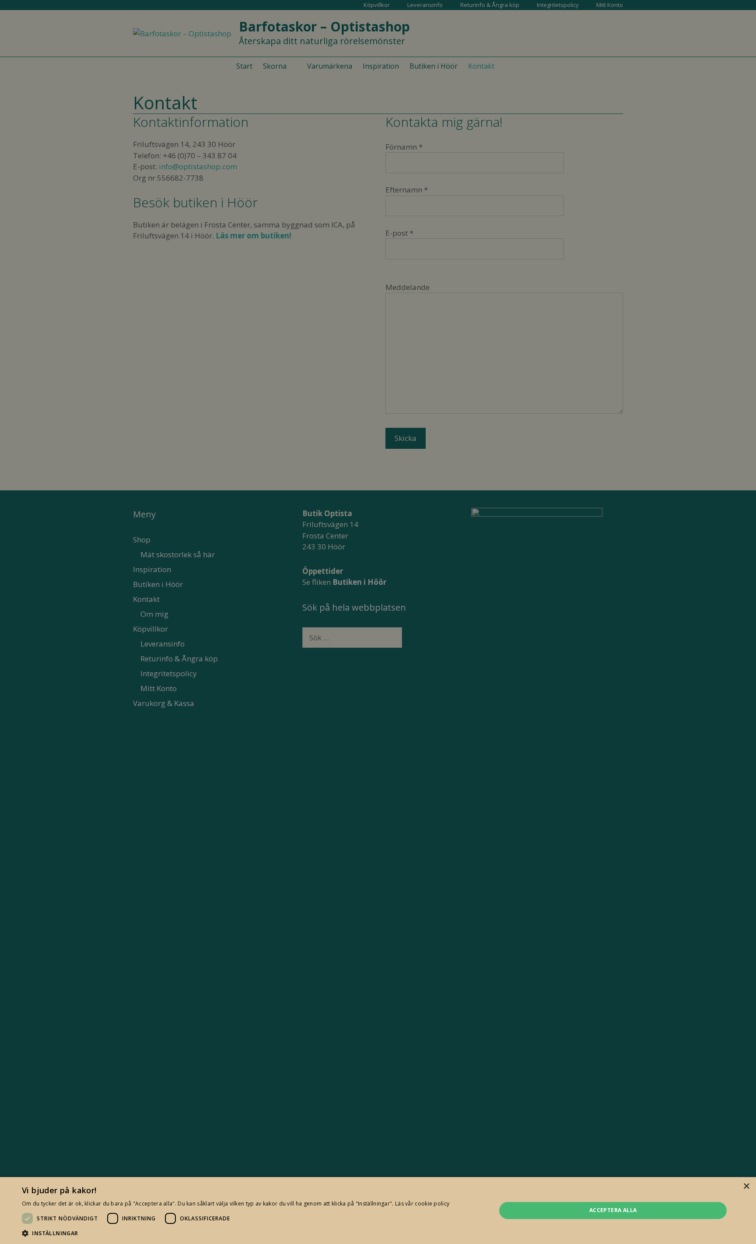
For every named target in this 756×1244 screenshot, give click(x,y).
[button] (235, 1233)
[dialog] (378, 622)
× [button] (746, 1186)
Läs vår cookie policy (422, 1203)
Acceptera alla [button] (613, 1210)
